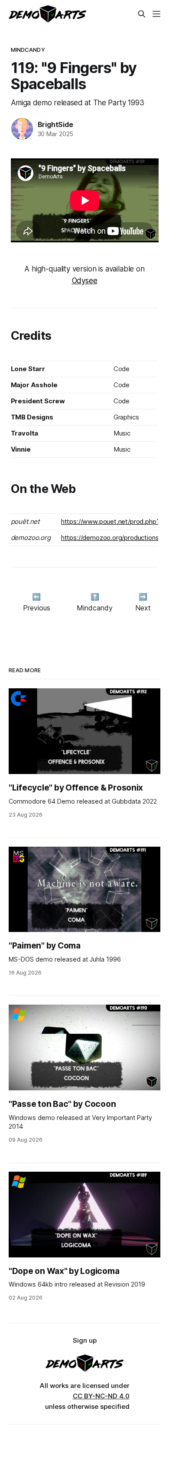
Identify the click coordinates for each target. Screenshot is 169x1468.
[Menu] (156, 14)
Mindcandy (28, 49)
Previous (36, 607)
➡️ (143, 596)
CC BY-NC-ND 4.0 (101, 1396)
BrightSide (55, 124)
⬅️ (36, 596)
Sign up (85, 1340)
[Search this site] (142, 14)
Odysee (85, 280)
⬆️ (95, 596)
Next (143, 607)
